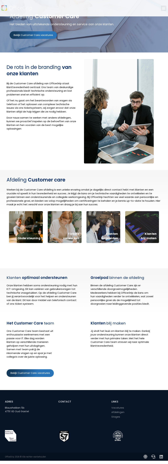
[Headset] (153, 457)
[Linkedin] (161, 457)
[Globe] (145, 457)
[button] (163, 8)
